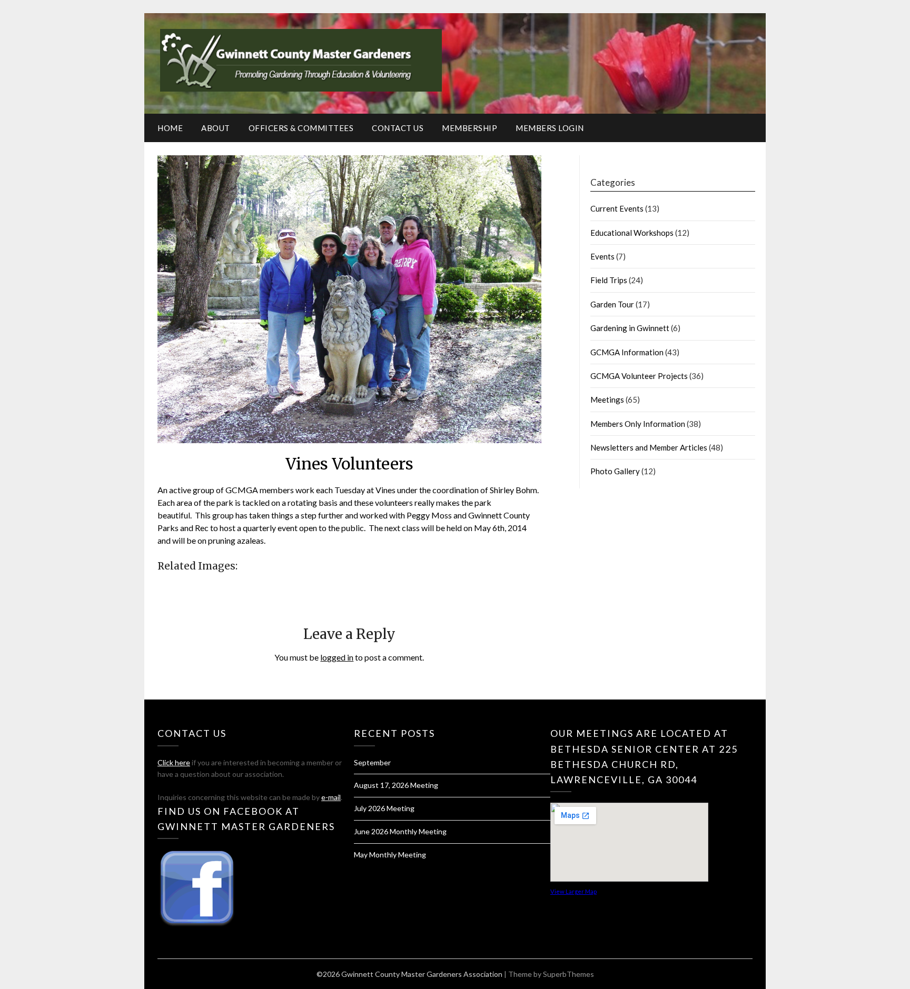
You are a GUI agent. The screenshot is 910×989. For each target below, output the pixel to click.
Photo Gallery (615, 471)
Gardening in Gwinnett (629, 328)
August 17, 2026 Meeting (396, 785)
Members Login (550, 128)
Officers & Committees (301, 128)
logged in (336, 657)
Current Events (617, 208)
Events (602, 256)
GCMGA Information (627, 352)
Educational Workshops (632, 232)
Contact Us (397, 128)
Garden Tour (612, 304)
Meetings (607, 399)
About (215, 128)
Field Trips (608, 280)
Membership (469, 128)
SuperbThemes (568, 974)
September (372, 762)
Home (170, 128)
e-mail (331, 797)
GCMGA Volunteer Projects (639, 376)
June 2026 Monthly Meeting (400, 831)
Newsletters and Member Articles (648, 447)
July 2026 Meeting (384, 808)
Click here (173, 762)
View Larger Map (573, 891)
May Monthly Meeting (390, 854)
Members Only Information (637, 423)
